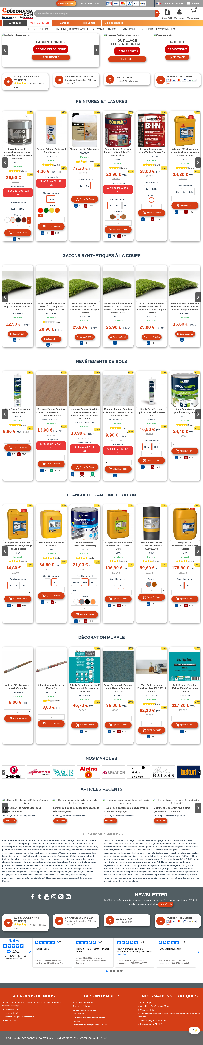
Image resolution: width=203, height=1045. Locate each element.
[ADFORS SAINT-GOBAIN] (38, 772)
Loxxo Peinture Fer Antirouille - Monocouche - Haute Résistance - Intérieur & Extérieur (18, 154)
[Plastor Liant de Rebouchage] (84, 130)
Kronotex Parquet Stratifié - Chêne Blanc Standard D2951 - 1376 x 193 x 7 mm (118, 412)
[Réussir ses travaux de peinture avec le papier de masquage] (127, 801)
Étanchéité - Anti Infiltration (101, 495)
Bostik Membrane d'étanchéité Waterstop (84, 544)
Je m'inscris (167, 904)
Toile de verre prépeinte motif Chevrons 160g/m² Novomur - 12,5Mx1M (85, 688)
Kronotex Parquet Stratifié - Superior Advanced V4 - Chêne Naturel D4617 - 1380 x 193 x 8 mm (85, 414)
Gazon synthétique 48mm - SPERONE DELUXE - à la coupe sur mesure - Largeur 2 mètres (151, 308)
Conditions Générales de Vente (155, 1006)
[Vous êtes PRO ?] (139, 1010)
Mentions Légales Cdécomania (19, 1017)
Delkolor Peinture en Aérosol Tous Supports (51, 150)
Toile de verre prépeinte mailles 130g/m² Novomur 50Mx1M (185, 688)
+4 (29, 220)
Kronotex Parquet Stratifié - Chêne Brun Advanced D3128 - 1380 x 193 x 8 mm (51, 412)
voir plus (122, 954)
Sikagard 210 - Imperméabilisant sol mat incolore (185, 545)
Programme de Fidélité (151, 1024)
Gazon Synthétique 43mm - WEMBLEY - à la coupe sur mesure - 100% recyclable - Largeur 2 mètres (118, 308)
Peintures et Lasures (101, 101)
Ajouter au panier (20, 233)
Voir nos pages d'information (153, 1020)
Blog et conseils (114, 23)
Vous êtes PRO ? (148, 1010)
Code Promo (78, 1013)
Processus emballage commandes (89, 1017)
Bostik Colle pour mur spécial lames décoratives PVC (151, 412)
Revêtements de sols (101, 361)
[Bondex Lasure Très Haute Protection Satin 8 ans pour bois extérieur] (118, 130)
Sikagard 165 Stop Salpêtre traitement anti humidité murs (118, 545)
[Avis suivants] (198, 953)
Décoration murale (101, 637)
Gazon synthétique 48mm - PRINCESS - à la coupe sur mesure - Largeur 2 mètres (185, 306)
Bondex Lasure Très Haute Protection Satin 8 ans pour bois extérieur (118, 152)
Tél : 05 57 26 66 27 (93, 3)
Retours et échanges (82, 1006)
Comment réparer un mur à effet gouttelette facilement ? (172, 810)
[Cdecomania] (17, 13)
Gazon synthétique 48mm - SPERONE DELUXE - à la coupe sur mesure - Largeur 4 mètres (84, 308)
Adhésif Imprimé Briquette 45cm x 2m (51, 686)
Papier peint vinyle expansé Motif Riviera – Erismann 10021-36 (118, 688)
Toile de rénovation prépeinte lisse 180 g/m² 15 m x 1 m (151, 688)
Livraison (77, 1021)
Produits (16, 23)
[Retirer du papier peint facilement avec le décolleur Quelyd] (76, 801)
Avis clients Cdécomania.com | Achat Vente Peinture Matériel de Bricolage (169, 1015)
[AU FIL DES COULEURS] (138, 772)
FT (18, 239)
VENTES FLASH (39, 23)
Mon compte (146, 1002)
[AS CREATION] (113, 772)
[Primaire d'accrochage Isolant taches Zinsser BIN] (151, 130)
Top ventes (89, 23)
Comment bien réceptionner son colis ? (91, 1025)
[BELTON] (188, 772)
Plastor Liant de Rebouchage (85, 149)
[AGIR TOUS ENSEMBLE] (63, 772)
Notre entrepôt (12, 1013)
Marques (64, 23)
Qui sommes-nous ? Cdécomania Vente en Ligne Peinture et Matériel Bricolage (32, 1004)
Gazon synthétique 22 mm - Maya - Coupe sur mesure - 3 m (18, 306)
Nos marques (101, 758)
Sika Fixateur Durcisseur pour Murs (51, 544)
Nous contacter (12, 1009)
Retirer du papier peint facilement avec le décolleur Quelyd (76, 810)
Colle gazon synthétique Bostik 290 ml (17, 411)
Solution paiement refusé (84, 1010)
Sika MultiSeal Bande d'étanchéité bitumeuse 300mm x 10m (152, 545)
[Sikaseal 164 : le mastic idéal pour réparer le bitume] (26, 801)
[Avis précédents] (30, 953)
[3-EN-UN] (13, 772)
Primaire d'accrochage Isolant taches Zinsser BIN (151, 150)
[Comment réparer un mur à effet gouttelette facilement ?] (177, 801)
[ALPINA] (88, 772)
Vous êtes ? (66, 3)
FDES (57, 470)
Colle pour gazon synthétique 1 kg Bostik (185, 411)
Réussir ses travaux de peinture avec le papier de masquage (126, 810)
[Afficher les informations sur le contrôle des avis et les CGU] (25, 956)
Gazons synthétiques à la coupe (101, 255)
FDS (57, 233)
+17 (40, 215)
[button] (96, 50)
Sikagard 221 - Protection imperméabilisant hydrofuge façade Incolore (185, 152)
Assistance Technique (83, 1002)
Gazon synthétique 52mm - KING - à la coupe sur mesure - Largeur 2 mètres (51, 306)
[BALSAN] (163, 772)
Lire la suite (10, 821)
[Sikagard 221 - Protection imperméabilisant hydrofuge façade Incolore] (184, 130)
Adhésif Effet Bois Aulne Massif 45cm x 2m (17, 686)
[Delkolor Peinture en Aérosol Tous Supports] (51, 130)
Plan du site (10, 1020)
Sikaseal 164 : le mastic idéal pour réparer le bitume (22, 810)
